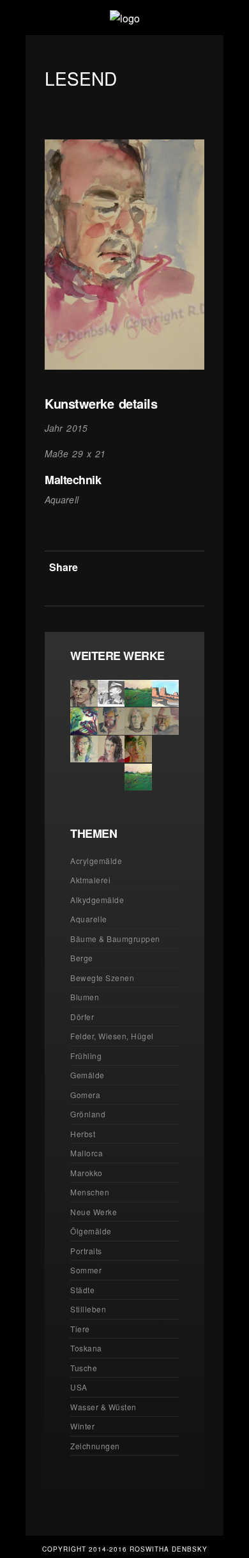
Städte (82, 1289)
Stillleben (88, 1308)
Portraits (86, 1250)
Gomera (85, 1094)
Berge (81, 957)
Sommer (86, 1269)
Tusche (83, 1367)
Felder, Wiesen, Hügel (112, 1035)
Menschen (89, 1191)
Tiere (80, 1328)
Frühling (86, 1055)
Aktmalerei (90, 879)
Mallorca (86, 1152)
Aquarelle (88, 918)
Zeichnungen (95, 1445)
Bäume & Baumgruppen (115, 938)
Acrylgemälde (96, 860)
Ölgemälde (91, 1230)
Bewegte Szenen (102, 977)
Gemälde (87, 1074)
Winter (82, 1425)
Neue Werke (93, 1211)
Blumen (84, 996)
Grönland (87, 1113)
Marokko (86, 1172)
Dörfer (82, 1016)
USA (78, 1386)
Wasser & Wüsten (103, 1406)
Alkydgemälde (97, 899)
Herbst (82, 1133)
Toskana (86, 1347)
